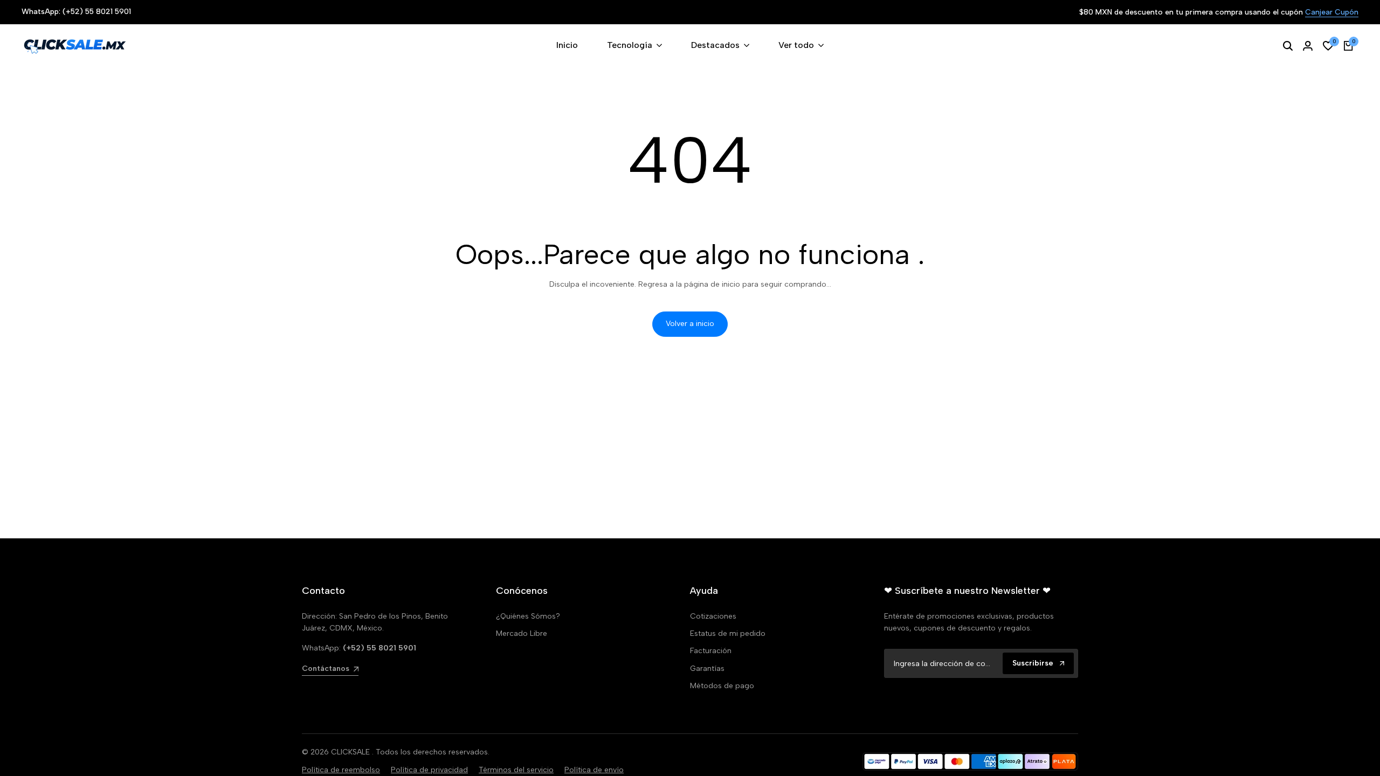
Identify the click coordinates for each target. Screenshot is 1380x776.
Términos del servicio (516, 769)
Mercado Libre (521, 633)
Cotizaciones (713, 616)
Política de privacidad (429, 769)
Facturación (711, 650)
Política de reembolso (341, 769)
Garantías (707, 668)
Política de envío (594, 769)
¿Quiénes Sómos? (528, 616)
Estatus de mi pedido (727, 633)
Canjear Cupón (1331, 13)
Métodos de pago (722, 685)
